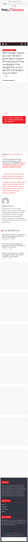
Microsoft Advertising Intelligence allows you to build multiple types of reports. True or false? (13, 245)
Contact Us (3, 506)
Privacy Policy (4, 509)
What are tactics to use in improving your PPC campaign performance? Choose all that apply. (13, 236)
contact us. (12, 524)
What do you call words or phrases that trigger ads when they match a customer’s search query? (13, 254)
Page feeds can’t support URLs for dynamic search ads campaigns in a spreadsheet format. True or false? (13, 176)
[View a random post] (25, 44)
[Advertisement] (14, 27)
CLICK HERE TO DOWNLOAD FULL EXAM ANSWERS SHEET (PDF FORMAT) (14, 119)
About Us (3, 504)
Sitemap (3, 511)
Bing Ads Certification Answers (9, 50)
